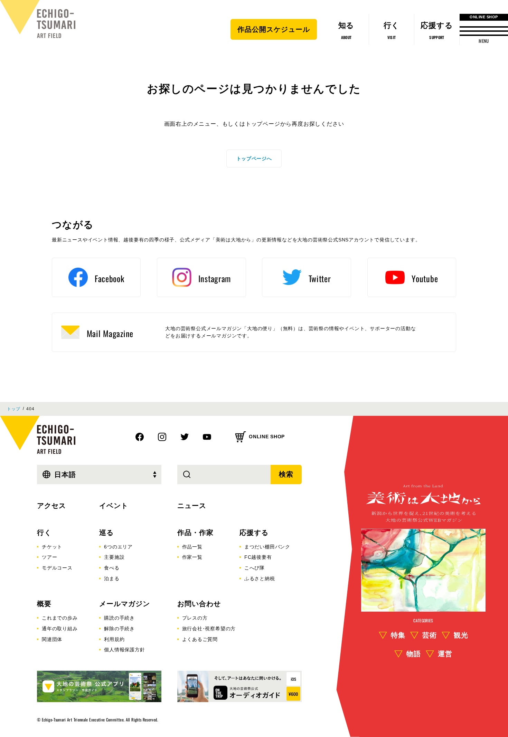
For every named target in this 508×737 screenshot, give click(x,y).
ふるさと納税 (259, 578)
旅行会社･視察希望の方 (209, 628)
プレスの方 (195, 618)
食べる (111, 568)
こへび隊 (254, 568)
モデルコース (57, 568)
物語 (413, 654)
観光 (461, 635)
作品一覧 (192, 546)
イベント (113, 505)
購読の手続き (119, 618)
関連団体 (52, 639)
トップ (13, 409)
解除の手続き (119, 628)
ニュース (191, 505)
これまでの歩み (60, 618)
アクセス (51, 505)
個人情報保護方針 (124, 649)
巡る (106, 532)
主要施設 (114, 557)
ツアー (49, 557)
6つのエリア (118, 546)
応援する (254, 532)
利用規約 (114, 639)
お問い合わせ (199, 603)
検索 (286, 474)
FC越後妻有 (258, 557)
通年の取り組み (60, 628)
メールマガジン (124, 603)
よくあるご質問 (200, 639)
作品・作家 (195, 532)
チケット (52, 546)
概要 (44, 603)
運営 (445, 654)
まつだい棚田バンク (267, 546)
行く (44, 532)
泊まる (111, 578)
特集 (398, 635)
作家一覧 (192, 557)
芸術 (429, 635)
